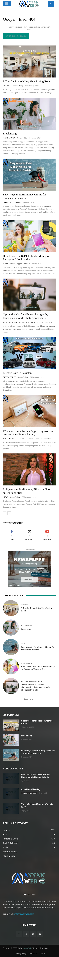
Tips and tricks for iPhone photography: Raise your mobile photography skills (26, 316)
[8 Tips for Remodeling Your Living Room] (29, 61)
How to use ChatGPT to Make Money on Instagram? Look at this (38, 667)
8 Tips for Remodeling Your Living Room (27, 81)
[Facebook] (19, 934)
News (5, 497)
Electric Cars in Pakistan (17, 372)
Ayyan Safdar (22, 138)
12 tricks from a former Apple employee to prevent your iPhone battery (28, 432)
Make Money (9, 138)
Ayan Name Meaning (30, 789)
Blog (5, 202)
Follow (29, 530)
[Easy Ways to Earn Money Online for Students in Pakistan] (29, 175)
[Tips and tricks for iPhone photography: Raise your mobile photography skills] (29, 295)
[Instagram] (26, 934)
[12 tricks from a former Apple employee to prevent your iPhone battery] (29, 411)
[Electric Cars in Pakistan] (29, 353)
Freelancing (10, 133)
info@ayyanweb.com (24, 914)
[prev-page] (4, 513)
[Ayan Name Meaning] (11, 793)
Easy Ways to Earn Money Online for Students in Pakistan (24, 196)
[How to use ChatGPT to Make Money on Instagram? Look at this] (29, 236)
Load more (28, 699)
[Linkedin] (33, 934)
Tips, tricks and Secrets (15, 322)
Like (11, 530)
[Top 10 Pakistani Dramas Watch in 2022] (11, 808)
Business (7, 86)
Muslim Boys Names (29, 793)
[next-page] (9, 513)
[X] (40, 934)
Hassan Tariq (18, 86)
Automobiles (9, 377)
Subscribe (47, 530)
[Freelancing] (29, 114)
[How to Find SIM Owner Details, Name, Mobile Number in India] (11, 778)
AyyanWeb (27, 948)
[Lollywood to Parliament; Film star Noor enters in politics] (29, 469)
